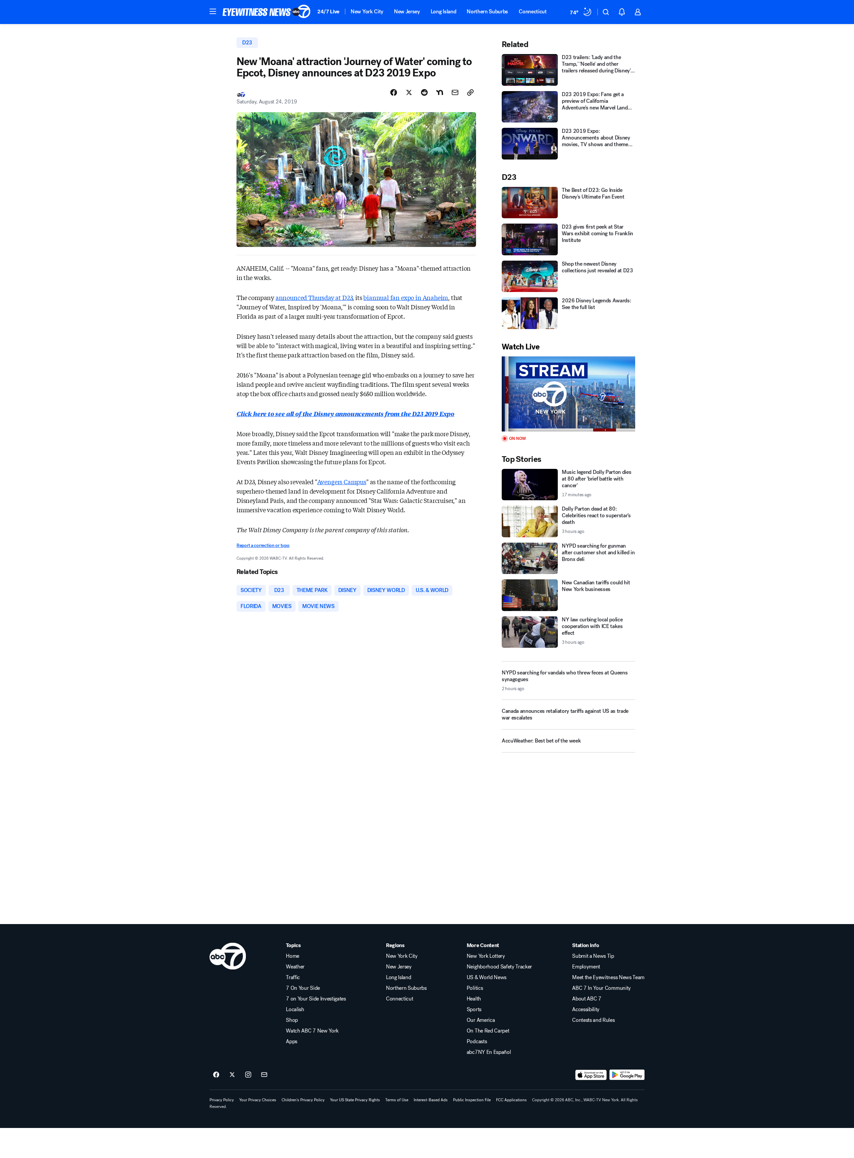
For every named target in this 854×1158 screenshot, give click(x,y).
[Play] (568, 393)
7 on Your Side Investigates (316, 998)
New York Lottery (486, 956)
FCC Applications (511, 1100)
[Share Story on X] (409, 92)
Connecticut (532, 11)
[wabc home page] (227, 956)
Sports (474, 1009)
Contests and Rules (593, 1020)
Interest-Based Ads (431, 1100)
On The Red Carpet (488, 1031)
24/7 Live (328, 11)
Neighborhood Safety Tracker (499, 966)
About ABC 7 (586, 998)
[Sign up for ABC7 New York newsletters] (264, 1075)
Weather (295, 966)
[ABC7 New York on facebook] (216, 1075)
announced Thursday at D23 (314, 297)
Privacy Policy (221, 1100)
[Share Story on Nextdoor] (439, 92)
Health (474, 998)
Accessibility (585, 1009)
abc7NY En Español (489, 1052)
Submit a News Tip (593, 956)
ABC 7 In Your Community (601, 988)
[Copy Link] (470, 92)
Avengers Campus (341, 481)
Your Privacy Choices (257, 1100)
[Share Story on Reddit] (424, 92)
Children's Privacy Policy (303, 1100)
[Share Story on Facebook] (393, 92)
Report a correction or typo (263, 545)
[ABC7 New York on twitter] (232, 1075)
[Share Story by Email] (455, 92)
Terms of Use (396, 1100)
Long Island (443, 11)
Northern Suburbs (487, 11)
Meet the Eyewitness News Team (608, 977)
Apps (291, 1041)
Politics (475, 988)
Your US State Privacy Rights (355, 1100)
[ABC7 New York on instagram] (248, 1075)
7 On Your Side (303, 988)
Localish (295, 1009)
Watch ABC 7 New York (312, 1031)
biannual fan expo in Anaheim (405, 297)
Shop (292, 1020)
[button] (213, 11)
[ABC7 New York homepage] (267, 12)
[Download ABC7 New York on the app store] (591, 1075)
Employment (586, 966)
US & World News (486, 977)
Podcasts (477, 1041)
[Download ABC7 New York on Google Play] (627, 1075)
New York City (367, 11)
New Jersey (407, 11)
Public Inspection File (472, 1100)
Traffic (293, 977)
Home (292, 956)
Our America (481, 1020)
